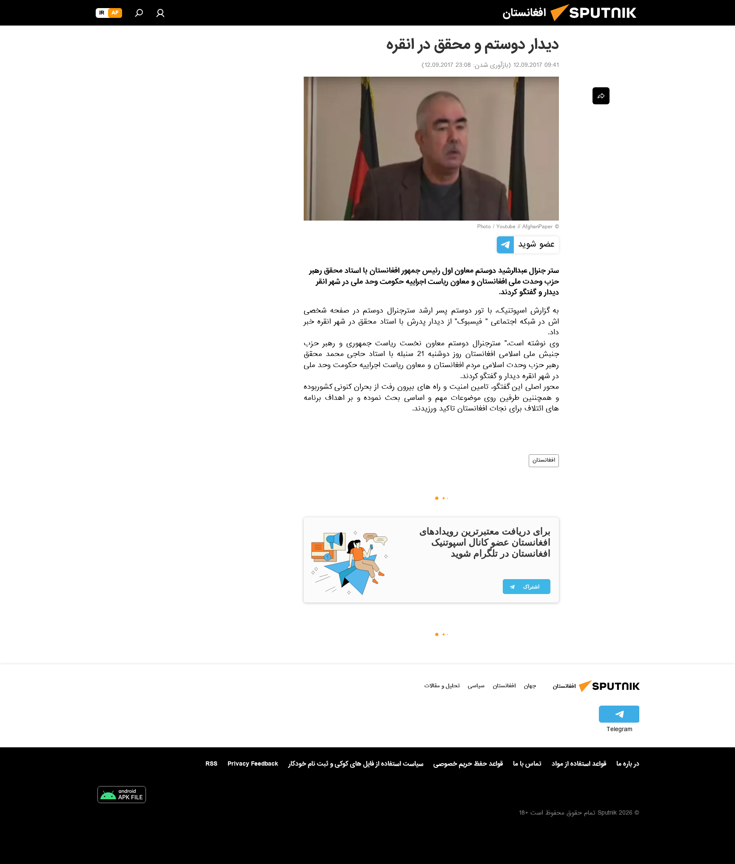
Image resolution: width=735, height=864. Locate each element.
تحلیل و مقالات (442, 686)
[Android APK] (122, 796)
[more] (601, 95)
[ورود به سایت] (160, 12)
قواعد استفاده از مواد (579, 764)
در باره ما (627, 764)
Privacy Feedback (253, 764)
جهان (530, 686)
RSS (211, 764)
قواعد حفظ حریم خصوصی (468, 764)
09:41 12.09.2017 (536, 66)
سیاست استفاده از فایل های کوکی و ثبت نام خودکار (355, 764)
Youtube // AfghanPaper (524, 227)
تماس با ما (527, 764)
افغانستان (544, 461)
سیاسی (476, 686)
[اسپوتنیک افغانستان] (597, 25)
